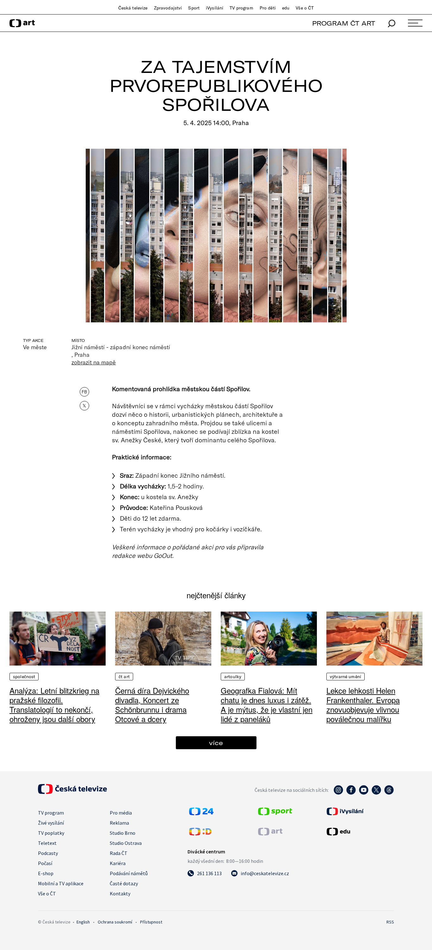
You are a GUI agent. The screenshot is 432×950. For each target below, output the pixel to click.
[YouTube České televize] (364, 793)
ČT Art (124, 676)
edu (285, 8)
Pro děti (268, 8)
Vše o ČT (305, 8)
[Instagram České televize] (338, 793)
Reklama (119, 823)
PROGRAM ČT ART (343, 23)
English (83, 922)
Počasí (45, 863)
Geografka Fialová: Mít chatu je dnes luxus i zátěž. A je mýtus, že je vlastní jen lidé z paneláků (266, 704)
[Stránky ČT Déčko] (200, 833)
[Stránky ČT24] (201, 813)
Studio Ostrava (126, 843)
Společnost (24, 676)
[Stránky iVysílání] (359, 811)
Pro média (121, 813)
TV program (241, 8)
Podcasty (48, 853)
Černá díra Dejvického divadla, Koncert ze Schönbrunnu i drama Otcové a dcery (152, 704)
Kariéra (118, 863)
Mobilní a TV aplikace (60, 883)
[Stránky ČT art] (270, 833)
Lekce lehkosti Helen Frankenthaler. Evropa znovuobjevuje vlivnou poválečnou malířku (363, 704)
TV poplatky (51, 833)
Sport (194, 8)
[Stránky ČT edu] (359, 831)
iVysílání (214, 8)
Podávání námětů (129, 873)
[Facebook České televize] (351, 793)
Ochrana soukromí (115, 922)
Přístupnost (151, 922)
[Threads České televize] (389, 793)
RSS (390, 922)
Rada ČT (118, 853)
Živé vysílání (51, 823)
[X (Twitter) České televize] (376, 793)
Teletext (47, 843)
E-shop (45, 873)
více (216, 743)
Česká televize (133, 8)
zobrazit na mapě (93, 362)
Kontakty (120, 893)
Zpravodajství (168, 8)
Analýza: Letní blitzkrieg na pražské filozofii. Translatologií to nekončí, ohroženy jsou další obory (54, 704)
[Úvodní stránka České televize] (72, 792)
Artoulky (232, 676)
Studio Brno (122, 833)
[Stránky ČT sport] (275, 813)
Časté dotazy (124, 883)
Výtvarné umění (345, 676)
